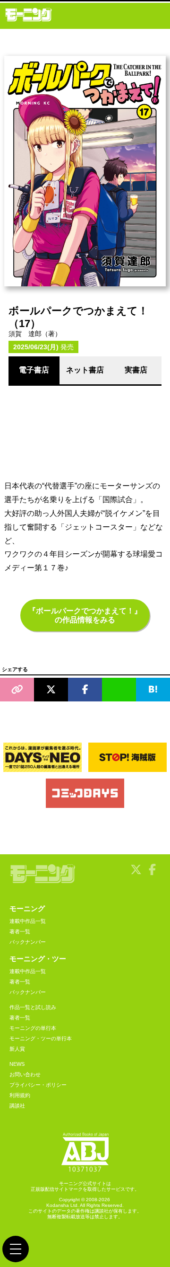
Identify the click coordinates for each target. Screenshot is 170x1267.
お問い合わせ (25, 1074)
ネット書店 (85, 370)
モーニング (27, 908)
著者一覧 (19, 931)
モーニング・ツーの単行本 (40, 1038)
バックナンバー (27, 942)
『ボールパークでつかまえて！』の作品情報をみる (85, 615)
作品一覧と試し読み (32, 1007)
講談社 (17, 1105)
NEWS (17, 1064)
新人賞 (17, 1049)
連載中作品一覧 (27, 921)
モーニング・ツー (37, 959)
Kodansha (57, 1205)
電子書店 (34, 370)
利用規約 (19, 1095)
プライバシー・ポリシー (38, 1085)
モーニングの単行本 (32, 1028)
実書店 (136, 370)
